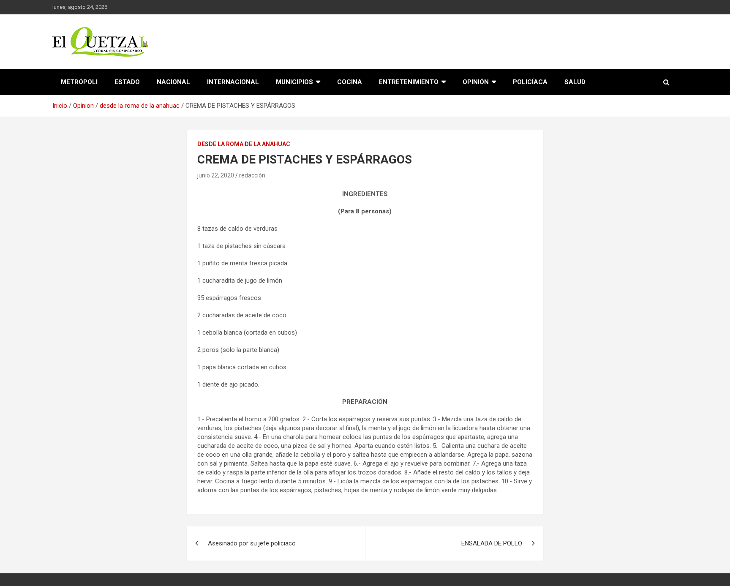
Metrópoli (79, 82)
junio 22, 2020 (215, 175)
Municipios (294, 82)
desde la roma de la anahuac (243, 144)
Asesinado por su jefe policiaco (252, 543)
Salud (575, 82)
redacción (252, 175)
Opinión (476, 82)
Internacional (233, 82)
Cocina (349, 82)
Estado (127, 82)
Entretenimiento (409, 82)
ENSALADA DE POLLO (491, 543)
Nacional (173, 82)
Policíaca (530, 82)
